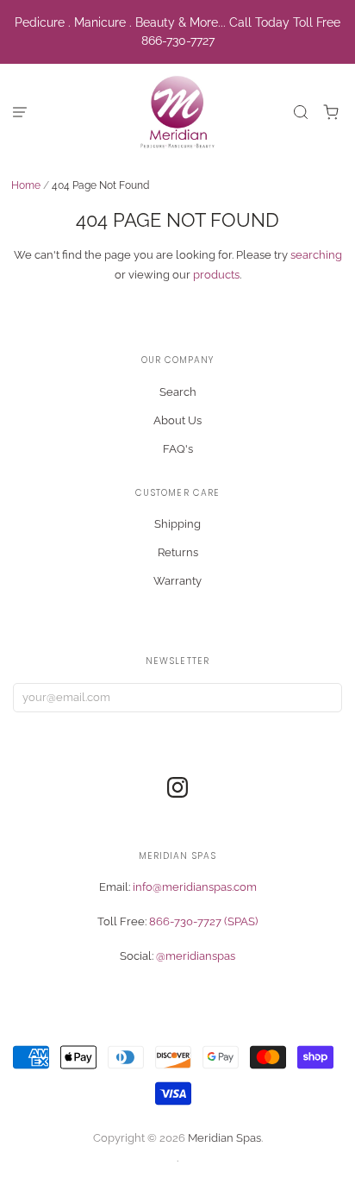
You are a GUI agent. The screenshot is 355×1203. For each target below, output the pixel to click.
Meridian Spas (224, 1137)
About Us (177, 420)
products (216, 274)
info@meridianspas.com (195, 886)
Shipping (177, 523)
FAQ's (178, 448)
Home (25, 185)
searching (316, 254)
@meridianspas (195, 955)
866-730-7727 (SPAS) (203, 921)
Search (177, 391)
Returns (178, 552)
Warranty (177, 580)
